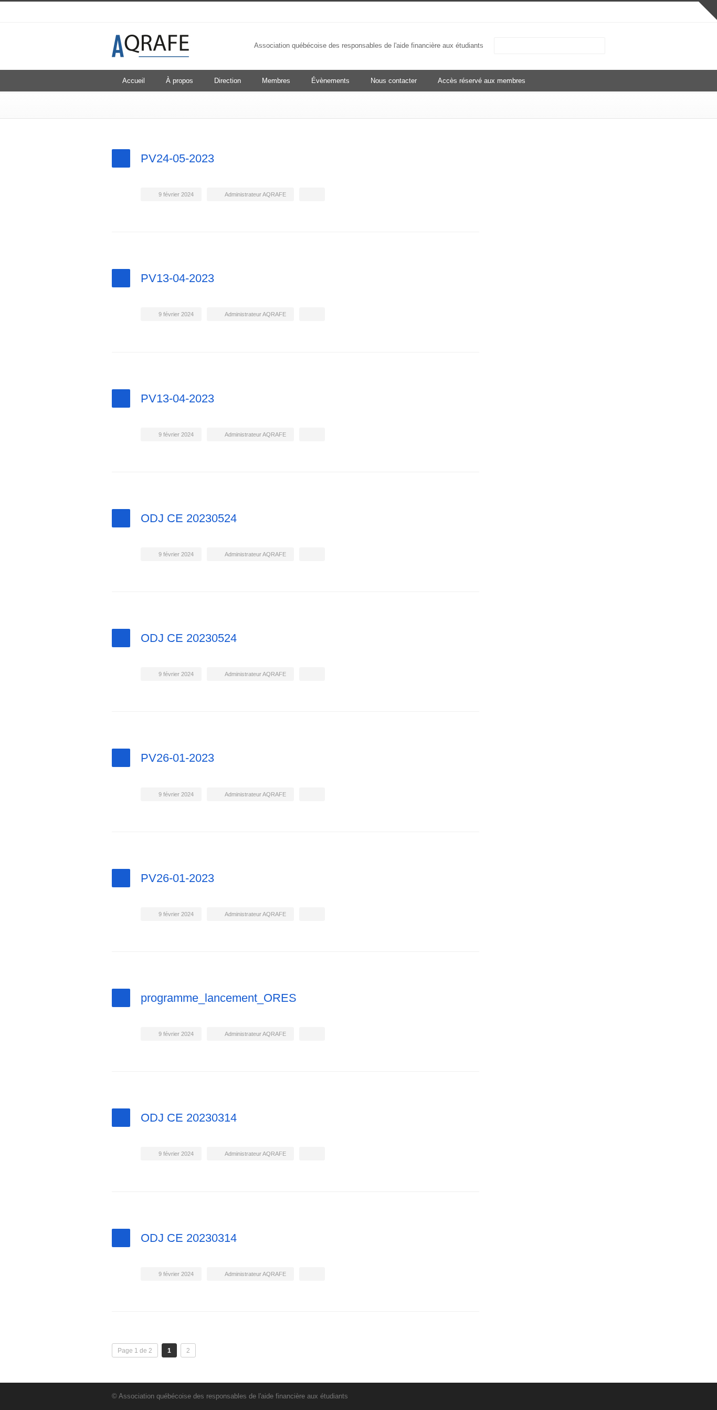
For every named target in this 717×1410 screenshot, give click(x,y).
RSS (594, 12)
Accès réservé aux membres (481, 81)
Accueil (133, 81)
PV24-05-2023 (177, 158)
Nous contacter (394, 81)
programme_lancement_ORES (219, 997)
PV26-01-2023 (177, 757)
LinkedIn (573, 12)
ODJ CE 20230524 (189, 518)
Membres (276, 81)
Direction (227, 81)
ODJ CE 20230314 (189, 1117)
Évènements (330, 81)
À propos (179, 81)
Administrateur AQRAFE (255, 194)
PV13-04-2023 (177, 278)
